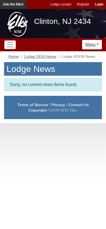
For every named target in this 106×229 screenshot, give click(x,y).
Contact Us (78, 105)
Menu (90, 44)
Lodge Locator (60, 4)
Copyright (38, 110)
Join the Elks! (13, 4)
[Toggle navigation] (10, 44)
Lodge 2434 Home (40, 56)
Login (99, 4)
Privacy (58, 105)
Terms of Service (32, 105)
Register (83, 4)
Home (13, 56)
